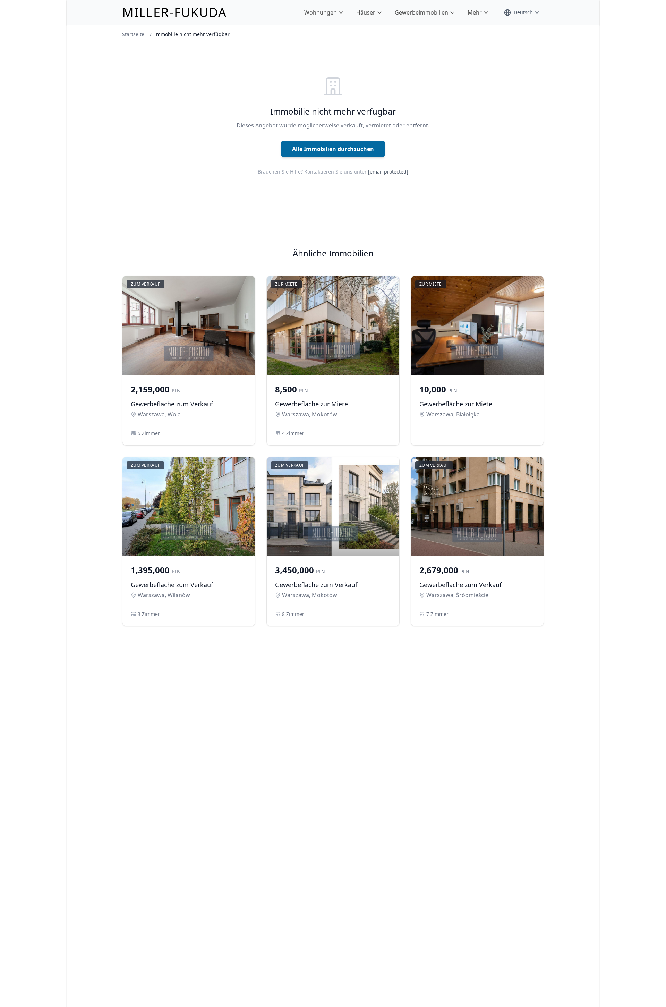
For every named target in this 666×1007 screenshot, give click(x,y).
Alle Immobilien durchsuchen (333, 149)
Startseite (133, 34)
